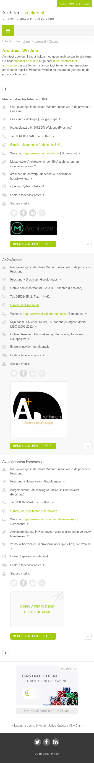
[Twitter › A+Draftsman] (14, 373)
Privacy (55, 753)
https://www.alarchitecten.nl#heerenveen (49, 519)
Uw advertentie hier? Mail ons (47, 711)
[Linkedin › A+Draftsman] (32, 373)
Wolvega (31, 119)
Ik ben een (74, 3)
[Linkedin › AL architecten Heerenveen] (32, 583)
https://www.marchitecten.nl (41, 153)
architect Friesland (26, 61)
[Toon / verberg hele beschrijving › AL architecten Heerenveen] (51, 534)
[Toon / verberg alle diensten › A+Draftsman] (51, 336)
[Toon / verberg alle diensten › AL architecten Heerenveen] (51, 546)
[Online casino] (47, 668)
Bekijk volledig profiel (33, 244)
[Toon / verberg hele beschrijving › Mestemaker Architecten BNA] (51, 163)
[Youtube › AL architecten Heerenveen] (42, 583)
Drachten (32, 279)
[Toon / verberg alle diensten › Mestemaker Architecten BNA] (51, 176)
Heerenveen (34, 481)
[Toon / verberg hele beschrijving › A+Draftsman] (51, 324)
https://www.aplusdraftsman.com (44, 313)
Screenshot (71, 153)
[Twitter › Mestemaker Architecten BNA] (14, 213)
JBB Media (43, 753)
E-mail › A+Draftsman (24, 305)
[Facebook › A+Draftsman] (23, 373)
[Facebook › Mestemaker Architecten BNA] (23, 213)
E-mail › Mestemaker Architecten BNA (35, 144)
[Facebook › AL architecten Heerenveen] (23, 583)
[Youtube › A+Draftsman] (42, 373)
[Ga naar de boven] (88, 244)
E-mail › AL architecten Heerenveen (33, 511)
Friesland (16, 119)
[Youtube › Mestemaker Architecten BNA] (42, 213)
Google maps (50, 119)
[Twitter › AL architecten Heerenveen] (14, 583)
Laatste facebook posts (27, 195)
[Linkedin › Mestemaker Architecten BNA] (32, 213)
